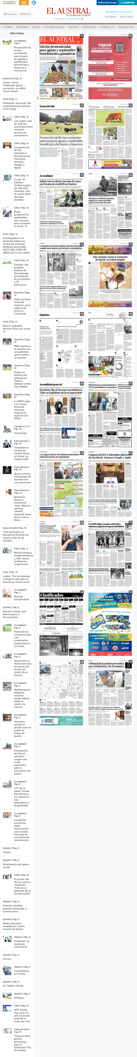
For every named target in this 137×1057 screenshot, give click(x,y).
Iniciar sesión (126, 16)
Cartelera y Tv (107, 26)
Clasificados (89, 26)
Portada (8, 26)
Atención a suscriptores (120, 12)
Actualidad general (54, 26)
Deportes (73, 26)
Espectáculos (126, 26)
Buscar (26, 14)
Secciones (11, 14)
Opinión (36, 26)
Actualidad (22, 26)
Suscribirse (110, 16)
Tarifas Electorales (107, 2)
